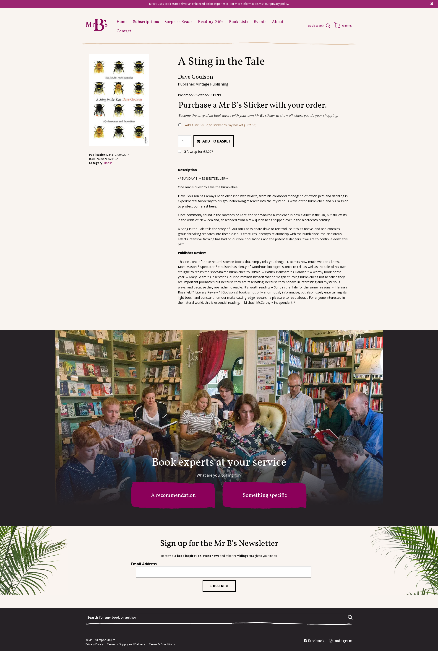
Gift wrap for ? (198, 151)
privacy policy (279, 4)
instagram (342, 641)
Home (122, 22)
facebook (316, 641)
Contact (124, 31)
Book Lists (238, 22)
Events (260, 22)
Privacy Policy (94, 644)
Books (108, 163)
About (278, 22)
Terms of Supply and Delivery (126, 644)
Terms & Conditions (162, 644)
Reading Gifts (211, 22)
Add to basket (216, 141)
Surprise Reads (178, 22)
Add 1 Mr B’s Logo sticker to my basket (220, 125)
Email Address (144, 564)
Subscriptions (146, 22)
